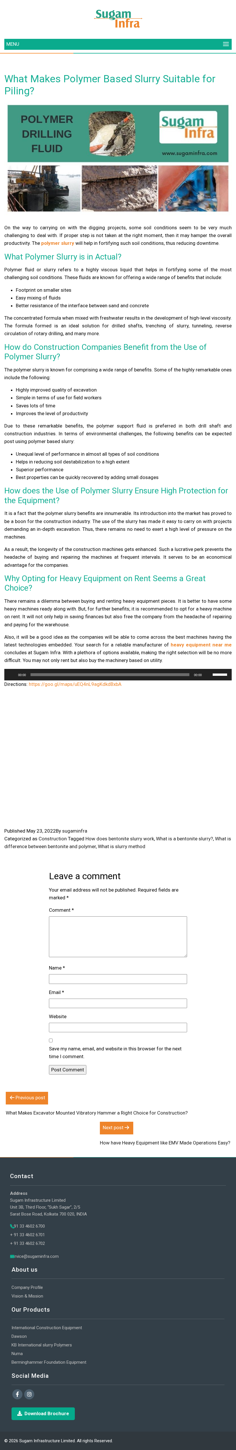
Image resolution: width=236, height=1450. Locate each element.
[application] (118, 674)
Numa (17, 1353)
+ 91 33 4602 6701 (27, 1234)
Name (57, 968)
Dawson (19, 1336)
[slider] (221, 674)
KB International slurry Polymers (42, 1345)
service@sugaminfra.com (34, 1256)
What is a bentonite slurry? (184, 839)
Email (56, 992)
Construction (53, 839)
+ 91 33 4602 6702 (27, 1243)
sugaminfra (74, 831)
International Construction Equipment (47, 1327)
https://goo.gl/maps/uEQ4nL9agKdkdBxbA (75, 684)
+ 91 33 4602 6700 (27, 1226)
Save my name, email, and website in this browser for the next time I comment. (115, 1052)
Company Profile (27, 1287)
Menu (12, 44)
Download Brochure (46, 1413)
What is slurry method (121, 846)
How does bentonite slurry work (119, 839)
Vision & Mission (27, 1296)
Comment (61, 910)
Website (57, 1016)
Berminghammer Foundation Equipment (49, 1362)
